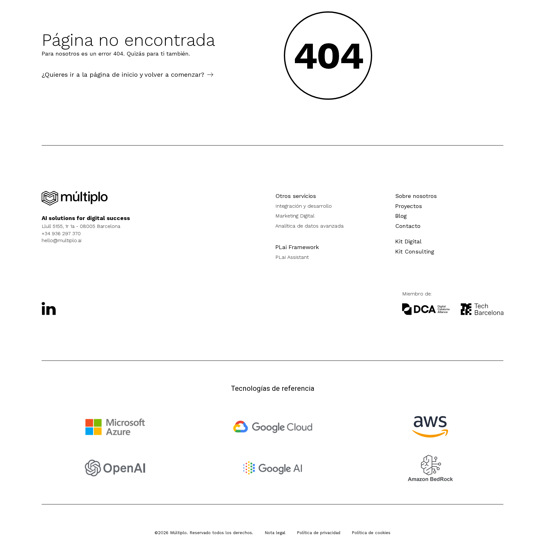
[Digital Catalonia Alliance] (482, 309)
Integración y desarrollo (303, 206)
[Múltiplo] (75, 198)
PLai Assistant (292, 257)
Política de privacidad (318, 532)
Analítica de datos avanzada (309, 226)
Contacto (407, 226)
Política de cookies (371, 532)
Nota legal (275, 532)
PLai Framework (297, 247)
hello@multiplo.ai (61, 240)
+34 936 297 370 (61, 233)
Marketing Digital (294, 216)
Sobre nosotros (416, 196)
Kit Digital (408, 241)
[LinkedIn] (49, 308)
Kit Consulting (414, 251)
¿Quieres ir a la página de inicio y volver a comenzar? (123, 74)
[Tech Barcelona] (425, 309)
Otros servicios (295, 196)
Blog (401, 215)
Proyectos (408, 206)
